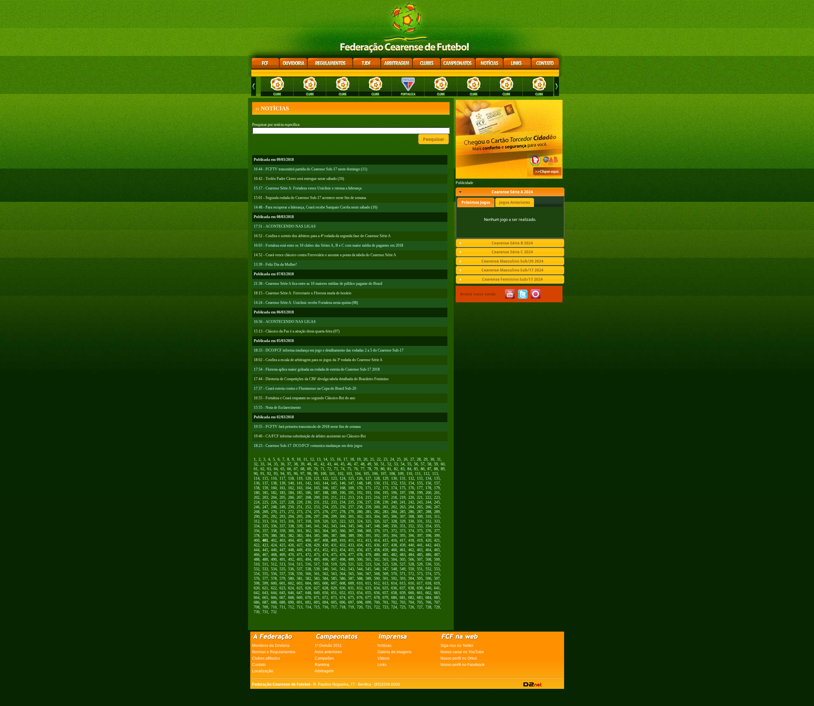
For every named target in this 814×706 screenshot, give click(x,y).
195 (385, 492)
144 (325, 483)
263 (402, 507)
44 (336, 464)
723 (385, 607)
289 (437, 512)
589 (368, 578)
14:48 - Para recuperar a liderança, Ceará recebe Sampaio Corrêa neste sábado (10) (315, 207)
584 (325, 578)
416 (394, 540)
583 (317, 578)
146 (342, 483)
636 (394, 588)
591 (385, 578)
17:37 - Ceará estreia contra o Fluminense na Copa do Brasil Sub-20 (305, 388)
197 (402, 492)
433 (351, 545)
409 (334, 540)
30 (432, 459)
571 (402, 574)
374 (411, 531)
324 (359, 521)
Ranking (322, 664)
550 (411, 569)
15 (332, 459)
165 (317, 488)
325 (368, 521)
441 (420, 545)
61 (256, 469)
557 (282, 574)
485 (420, 554)
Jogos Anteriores (514, 202)
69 (309, 469)
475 (334, 554)
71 (322, 469)
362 (308, 531)
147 (351, 483)
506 (411, 559)
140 (291, 483)
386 (325, 535)
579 (282, 578)
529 (420, 564)
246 (256, 507)
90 (256, 473)
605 (317, 583)
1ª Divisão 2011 (328, 645)
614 (394, 583)
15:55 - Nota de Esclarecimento (277, 407)
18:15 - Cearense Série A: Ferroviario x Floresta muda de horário (302, 293)
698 (359, 602)
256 (342, 507)
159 (265, 488)
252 (308, 507)
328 (394, 521)
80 (382, 469)
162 (291, 488)
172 (377, 488)
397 (420, 535)
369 (368, 531)
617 (420, 583)
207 (299, 497)
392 (377, 535)
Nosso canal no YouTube (462, 652)
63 (269, 469)
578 (274, 578)
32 (256, 464)
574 (428, 574)
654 (359, 593)
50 (376, 464)
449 (299, 550)
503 (385, 559)
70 (316, 469)
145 (334, 483)
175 (402, 488)
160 (274, 488)
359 (282, 531)
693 (317, 602)
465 (437, 550)
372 (394, 531)
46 (349, 464)
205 (282, 497)
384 (308, 535)
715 (317, 607)
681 (402, 597)
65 (282, 469)
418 (411, 540)
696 (342, 602)
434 (359, 545)
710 (274, 607)
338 (291, 526)
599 (265, 583)
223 (437, 497)
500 (359, 559)
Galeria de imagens (394, 652)
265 (420, 507)
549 (402, 569)
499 (351, 559)
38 (296, 464)
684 (428, 597)
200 (428, 492)
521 (351, 564)
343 (334, 526)
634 (377, 588)
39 (302, 464)
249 (282, 507)
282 (377, 512)
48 (362, 464)
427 (299, 545)
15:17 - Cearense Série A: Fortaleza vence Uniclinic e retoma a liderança (308, 188)
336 (274, 526)
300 (342, 516)
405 (299, 540)
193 (368, 492)
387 (334, 535)
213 (351, 497)
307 (402, 516)
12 (312, 459)
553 (437, 569)
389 (351, 535)
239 (385, 502)
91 (262, 473)
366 (342, 531)
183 (282, 492)
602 (291, 583)
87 (429, 469)
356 (256, 531)
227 (282, 502)
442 (428, 545)
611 (368, 583)
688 (274, 602)
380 (274, 535)
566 (359, 574)
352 (411, 526)
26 (405, 459)
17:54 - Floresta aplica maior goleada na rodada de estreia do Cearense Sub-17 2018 (317, 369)
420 (428, 540)
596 (428, 578)
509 (437, 559)
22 (379, 459)
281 (368, 512)
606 (325, 583)
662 (428, 593)
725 (402, 607)
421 (437, 540)
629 (334, 588)
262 (394, 507)
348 (377, 526)
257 (351, 507)
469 (282, 554)
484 (411, 554)
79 (376, 469)
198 (411, 492)
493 (299, 559)
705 (420, 602)
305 (385, 516)
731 (265, 612)
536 (291, 569)
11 (305, 459)
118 (291, 478)
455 (351, 550)
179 (437, 488)
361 (299, 531)
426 (291, 545)
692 (308, 602)
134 (428, 478)
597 (437, 578)
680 (394, 597)
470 (291, 554)
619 (437, 583)
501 (368, 559)
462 (411, 550)
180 (256, 492)
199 (420, 492)
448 (291, 550)
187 (317, 492)
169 (351, 488)
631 (351, 588)
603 (299, 583)
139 (282, 483)
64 (276, 469)
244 (428, 502)
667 (282, 597)
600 (274, 583)
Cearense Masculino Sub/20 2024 (512, 261)
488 (256, 559)
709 (265, 607)
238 (377, 502)
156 (428, 483)
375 (420, 531)
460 (394, 550)
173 (385, 488)
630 (342, 588)
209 (317, 497)
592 (394, 578)
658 (394, 593)
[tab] (510, 192)
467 (265, 554)
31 (439, 459)
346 (359, 526)
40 (309, 464)
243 (420, 502)
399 (437, 535)
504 (394, 559)
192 (359, 492)
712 (291, 607)
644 (274, 593)
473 (317, 554)
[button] (433, 139)
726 (411, 607)
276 (325, 512)
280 (359, 512)
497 (334, 559)
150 (377, 483)
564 (342, 574)
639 (420, 588)
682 (411, 597)
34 (269, 464)
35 (276, 464)
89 (443, 469)
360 (291, 531)
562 (325, 574)
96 (296, 473)
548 (394, 569)
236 (359, 502)
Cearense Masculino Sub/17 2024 (512, 270)
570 (394, 574)
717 (334, 607)
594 (411, 578)
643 (265, 593)
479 (368, 554)
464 (428, 550)
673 (334, 597)
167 (334, 488)
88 (436, 469)
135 (437, 478)
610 (359, 583)
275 (317, 512)
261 (385, 507)
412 (359, 540)
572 (411, 574)
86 (422, 469)
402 (274, 540)
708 (256, 607)
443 (437, 545)
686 (256, 602)
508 (428, 559)
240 (394, 502)
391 (368, 535)
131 (402, 478)
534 (274, 569)
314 (274, 521)
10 (298, 459)
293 (282, 516)
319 (317, 521)
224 (256, 502)
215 (368, 497)
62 (262, 469)
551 (420, 569)
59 (436, 464)
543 (351, 569)
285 (402, 512)
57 (422, 464)
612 (377, 583)
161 (282, 488)
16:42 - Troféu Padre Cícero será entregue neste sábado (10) (299, 178)
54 (402, 464)
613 (385, 583)
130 (394, 478)
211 (334, 497)
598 (256, 583)
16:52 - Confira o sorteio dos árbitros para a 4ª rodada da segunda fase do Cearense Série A (322, 236)
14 (325, 459)
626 (308, 588)
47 (356, 464)
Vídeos (383, 658)
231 (317, 502)
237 (368, 502)
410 (342, 540)
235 (351, 502)
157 (437, 483)
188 (325, 492)
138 (274, 483)
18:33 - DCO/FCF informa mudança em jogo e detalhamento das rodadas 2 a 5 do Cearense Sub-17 (329, 350)
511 (265, 564)
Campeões (324, 658)
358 (274, 531)
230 (308, 502)
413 (368, 540)
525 (385, 564)
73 (336, 469)
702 (394, 602)
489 (265, 559)
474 (325, 554)
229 (299, 502)
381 (282, 535)
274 (308, 512)
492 (291, 559)
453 (334, 550)
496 (325, 559)
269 (265, 512)
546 (377, 569)
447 (282, 550)
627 (317, 588)
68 (302, 469)
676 (359, 597)
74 (342, 469)
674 (342, 597)
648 (308, 593)
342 (325, 526)
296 (308, 516)
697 (351, 602)
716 (325, 607)
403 (282, 540)
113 (435, 473)
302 (359, 516)
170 (359, 488)
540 (325, 569)
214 (359, 497)
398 (428, 535)
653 (351, 593)
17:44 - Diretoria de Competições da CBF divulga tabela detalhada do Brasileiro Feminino (321, 379)
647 (299, 593)
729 (437, 607)
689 (282, 602)
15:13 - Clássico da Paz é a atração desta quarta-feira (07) (297, 331)
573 (420, 574)
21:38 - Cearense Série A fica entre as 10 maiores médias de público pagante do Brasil (318, 283)
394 (394, 535)
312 (256, 521)
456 (359, 550)
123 (334, 478)
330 (411, 521)
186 (308, 492)
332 (428, 521)
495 (317, 559)
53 (396, 464)
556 (274, 574)
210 (325, 497)
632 (359, 588)
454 (342, 550)
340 (308, 526)
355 (437, 526)
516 (308, 564)
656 (377, 593)
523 (368, 564)
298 (325, 516)
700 (377, 602)
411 (351, 540)
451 (317, 550)
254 (325, 507)
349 (385, 526)
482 (394, 554)
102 (340, 473)
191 (351, 492)
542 (342, 569)
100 (323, 473)
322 (342, 521)
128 (377, 478)
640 (428, 588)
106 (375, 473)
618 (428, 583)
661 (420, 593)
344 (342, 526)
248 (274, 507)
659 (402, 593)
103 (349, 473)
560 (308, 574)
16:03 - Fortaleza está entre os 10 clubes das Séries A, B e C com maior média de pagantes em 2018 (328, 245)
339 (299, 526)
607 (334, 583)
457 (368, 550)
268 (256, 512)
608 (342, 583)
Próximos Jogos (475, 202)
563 (334, 574)
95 (289, 473)
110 (409, 473)
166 (325, 488)
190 (342, 492)
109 (401, 473)
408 (325, 540)
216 (377, 497)
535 (282, 569)
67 (296, 469)
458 (377, 550)
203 (265, 497)
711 (282, 607)
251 (299, 507)
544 (359, 569)
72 (329, 469)
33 (262, 464)
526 (394, 564)
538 (308, 569)
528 (411, 564)
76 (356, 469)
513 (282, 564)
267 (437, 507)
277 (334, 512)
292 (274, 516)
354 (428, 526)
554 (256, 574)
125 (351, 478)
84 (409, 469)
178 (428, 488)
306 (394, 516)
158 (256, 488)
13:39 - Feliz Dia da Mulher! (275, 264)
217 (385, 497)
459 (385, 550)
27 (412, 459)
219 (402, 497)
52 (389, 464)
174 (394, 488)
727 (420, 607)
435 (368, 545)
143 (317, 483)
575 (437, 574)
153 (402, 483)
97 (302, 473)
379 (265, 535)
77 (362, 469)
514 (291, 564)
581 (299, 578)
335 (265, 526)
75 (349, 469)
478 (359, 554)
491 (282, 559)
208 (308, 497)
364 (325, 531)
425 (282, 545)
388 (342, 535)
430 (325, 545)
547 (385, 569)
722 (377, 607)
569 (385, 574)
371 (385, 531)
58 (429, 464)
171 (368, 488)
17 (345, 459)
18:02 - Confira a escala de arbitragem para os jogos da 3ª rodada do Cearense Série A (318, 360)
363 (317, 531)
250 (291, 507)
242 (411, 502)
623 (282, 588)
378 (256, 535)
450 (308, 550)
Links (382, 664)
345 (351, 526)
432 (342, 545)
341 (317, 526)
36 (282, 464)
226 (274, 502)
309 (420, 516)
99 (316, 473)
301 (351, 516)
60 (443, 464)
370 (377, 531)
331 (420, 521)
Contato (259, 664)
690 (291, 602)
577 (265, 578)
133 (420, 478)
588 (359, 578)
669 (299, 597)
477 (351, 554)
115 (265, 478)
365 (334, 531)
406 (308, 540)
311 (437, 516)
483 (402, 554)
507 (420, 559)
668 (291, 597)
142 (308, 483)
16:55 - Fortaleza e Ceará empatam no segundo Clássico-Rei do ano (304, 398)
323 (351, 521)
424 (274, 545)
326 (377, 521)
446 (274, 550)
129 (385, 478)
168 (342, 488)
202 (256, 497)
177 (420, 488)
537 (299, 569)
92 (269, 473)
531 (437, 564)
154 (411, 483)
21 (372, 459)
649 (317, 593)
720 (359, 607)
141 (299, 483)
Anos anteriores (328, 652)
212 (342, 497)
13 (319, 459)
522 (359, 564)
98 (309, 473)
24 (392, 459)
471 (299, 554)
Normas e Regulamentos (273, 652)
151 (385, 483)
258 (359, 507)
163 (299, 488)
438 (394, 545)
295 (299, 516)
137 (265, 483)
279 (351, 512)
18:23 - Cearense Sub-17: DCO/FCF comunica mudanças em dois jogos (308, 445)
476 (342, 554)
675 (351, 597)
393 (385, 535)
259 (368, 507)
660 (411, 593)
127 (368, 478)
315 (282, 521)
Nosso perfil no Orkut (458, 658)
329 (402, 521)
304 (377, 516)
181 (265, 492)
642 (256, 593)
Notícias (384, 645)
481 (385, 554)
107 (383, 473)
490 (274, 559)
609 (351, 583)
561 (317, 574)
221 (420, 497)
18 (352, 459)
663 (437, 593)
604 (308, 583)
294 (291, 516)
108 (392, 473)
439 (402, 545)
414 (377, 540)
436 (377, 545)
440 (411, 545)
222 (428, 497)
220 (411, 497)
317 (299, 521)
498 (342, 559)
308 (411, 516)
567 (368, 574)
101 (332, 473)
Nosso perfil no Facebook (462, 664)
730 (256, 612)
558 (291, 574)
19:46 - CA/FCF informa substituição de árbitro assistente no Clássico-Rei (310, 436)
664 (256, 597)
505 (402, 559)
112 (426, 473)
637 (402, 588)
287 (420, 512)
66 (289, 469)
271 (282, 512)
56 (416, 464)
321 (334, 521)
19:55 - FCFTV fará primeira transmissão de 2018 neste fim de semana (307, 426)
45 (342, 464)
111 (418, 473)
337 (282, 526)
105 (366, 473)
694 (325, 602)
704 (411, 602)
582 (308, 578)
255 (334, 507)
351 (402, 526)
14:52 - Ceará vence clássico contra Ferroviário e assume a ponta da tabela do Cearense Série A (325, 255)
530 (428, 564)
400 (256, 540)
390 (359, 535)
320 (325, 521)
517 (317, 564)
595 (420, 578)
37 (289, 464)
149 (368, 483)
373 (402, 531)
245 (437, 502)
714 (308, 607)
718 (342, 607)
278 (342, 512)
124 (342, 478)
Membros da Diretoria (271, 645)
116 (274, 478)
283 (385, 512)
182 (274, 492)
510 (256, 564)
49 (369, 464)
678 (377, 597)
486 (428, 554)
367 (351, 531)
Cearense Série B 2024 (512, 243)
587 (351, 578)
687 (265, 602)
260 (377, 507)
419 (420, 540)
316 (291, 521)
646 (291, 593)
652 (342, 593)
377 (437, 531)
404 (291, 540)
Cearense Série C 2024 (512, 252)
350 (394, 526)
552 (428, 569)
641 (437, 588)
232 (325, 502)
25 (399, 459)
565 (351, 574)
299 (334, 516)
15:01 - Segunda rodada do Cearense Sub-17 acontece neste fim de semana (310, 197)
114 (256, 478)
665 (265, 597)
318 (308, 521)
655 (368, 593)
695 (334, 602)
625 (299, 588)
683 (420, 597)
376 (428, 531)
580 (291, 578)
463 (420, 550)
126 (359, 478)
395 (402, 535)
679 (385, 597)
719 (351, 607)
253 (317, 507)
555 (265, 574)
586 (342, 578)
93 (276, 473)
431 (334, 545)
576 (256, 578)
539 (317, 569)
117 (282, 478)
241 (402, 502)
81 (389, 469)
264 (411, 507)
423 (265, 545)
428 (308, 545)
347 (368, 526)
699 (368, 602)
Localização (262, 671)
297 (317, 516)
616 (411, 583)
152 (394, 483)
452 (325, 550)
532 (256, 569)
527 (402, 564)
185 (299, 492)
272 (291, 512)
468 (274, 554)
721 (368, 607)
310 (428, 516)
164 (308, 488)
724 (394, 607)
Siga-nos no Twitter (456, 645)
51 (382, 464)
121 (317, 478)
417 (402, 540)
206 (291, 497)
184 (291, 492)
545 (368, 569)
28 (419, 459)
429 (317, 545)
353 (420, 526)
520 (342, 564)
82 (396, 469)
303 (368, 516)
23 (385, 459)
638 (411, 588)
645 (282, 593)
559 (299, 574)
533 (265, 569)
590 (377, 578)
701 (385, 602)
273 (299, 512)
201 (437, 492)
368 (359, 531)
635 (385, 588)
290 (256, 516)
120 (308, 478)
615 (402, 583)
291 (265, 516)
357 (265, 531)
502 (377, 559)
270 (274, 512)
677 (368, 597)
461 (402, 550)
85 (416, 469)
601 (282, 583)
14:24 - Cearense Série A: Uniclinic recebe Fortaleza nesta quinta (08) (306, 302)
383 (299, 535)
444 (256, 550)
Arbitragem (324, 671)
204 (274, 497)
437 (385, 545)
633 (368, 588)
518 (325, 564)
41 (316, 464)
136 (256, 483)
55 (409, 464)
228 (291, 502)
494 (308, 559)
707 (437, 602)
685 (437, 597)
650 (325, 593)
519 (334, 564)
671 (317, 597)
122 (325, 478)
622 (274, 588)
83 (402, 469)
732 (274, 612)
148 (359, 483)
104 (358, 473)
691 (299, 602)
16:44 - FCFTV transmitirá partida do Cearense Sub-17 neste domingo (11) (310, 169)
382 (291, 535)
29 (425, 459)
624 (291, 588)
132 (411, 478)
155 (420, 483)
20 (365, 459)
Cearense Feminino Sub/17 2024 (512, 279)
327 (385, 521)
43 (329, 464)
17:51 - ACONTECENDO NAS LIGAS (285, 226)
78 (369, 469)
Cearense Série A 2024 (512, 192)
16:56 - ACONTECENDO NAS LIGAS (285, 321)
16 (339, 459)
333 (437, 521)
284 (394, 512)
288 (428, 512)
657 (385, 593)
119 (299, 478)
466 (256, 554)
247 (265, 507)
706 (428, 602)
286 (411, 512)
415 (385, 540)
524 (377, 564)
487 (437, 554)
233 (334, 502)
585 (334, 578)
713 (299, 607)
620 (256, 588)
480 (377, 554)
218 (394, 497)
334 (256, 526)
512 (274, 564)
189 (334, 492)
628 (325, 588)
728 (428, 607)
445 (265, 550)
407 (317, 540)
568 (377, 574)
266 (428, 507)
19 (359, 459)
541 (334, 569)
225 (265, 502)
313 (265, 521)
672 (325, 597)
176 (411, 488)
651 (334, 593)
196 (394, 492)
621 (265, 588)
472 (308, 554)
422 (256, 545)
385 (317, 535)
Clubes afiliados (266, 658)
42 (322, 464)
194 (377, 492)
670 (308, 597)
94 (282, 473)
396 (411, 535)
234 (342, 502)
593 (402, 578)
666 (274, 597)
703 (402, 602)
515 (299, 564)
